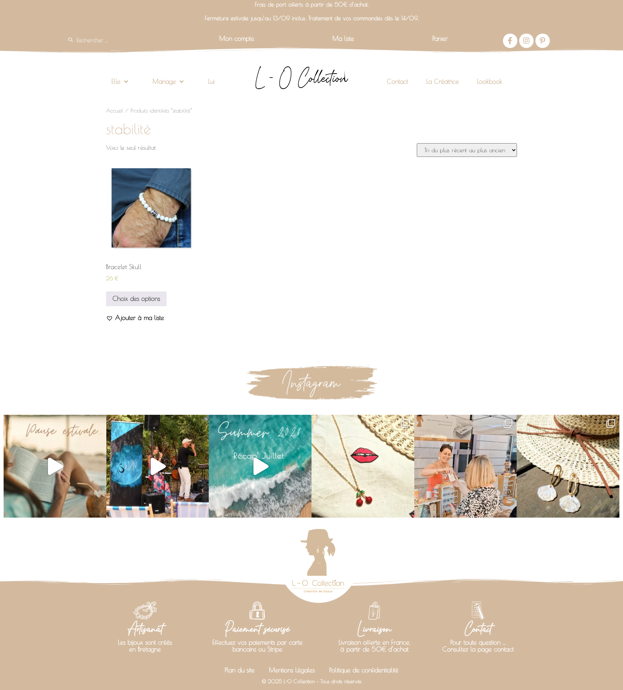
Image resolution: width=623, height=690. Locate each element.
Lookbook (489, 81)
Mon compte (236, 38)
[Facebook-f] (510, 41)
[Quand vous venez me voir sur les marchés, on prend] (568, 466)
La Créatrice (442, 81)
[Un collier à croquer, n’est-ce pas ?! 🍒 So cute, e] (363, 466)
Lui (211, 81)
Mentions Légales (292, 670)
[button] (135, 317)
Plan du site (240, 670)
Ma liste (343, 38)
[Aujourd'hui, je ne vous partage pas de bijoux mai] (157, 466)
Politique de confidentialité (363, 670)
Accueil (114, 110)
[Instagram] (526, 41)
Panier (440, 38)
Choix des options (136, 298)
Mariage (164, 81)
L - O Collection (301, 78)
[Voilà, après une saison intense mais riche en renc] (55, 466)
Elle (115, 81)
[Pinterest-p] (542, 41)
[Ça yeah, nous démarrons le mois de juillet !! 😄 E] (465, 466)
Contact (397, 81)
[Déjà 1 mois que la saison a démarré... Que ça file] (260, 466)
